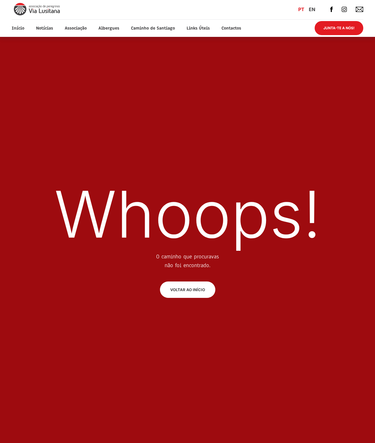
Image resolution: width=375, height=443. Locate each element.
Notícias (44, 28)
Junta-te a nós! (338, 28)
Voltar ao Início (187, 289)
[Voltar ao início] (37, 9)
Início (18, 28)
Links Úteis (198, 28)
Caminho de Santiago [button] (153, 28)
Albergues (108, 28)
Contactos (231, 28)
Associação (76, 28)
